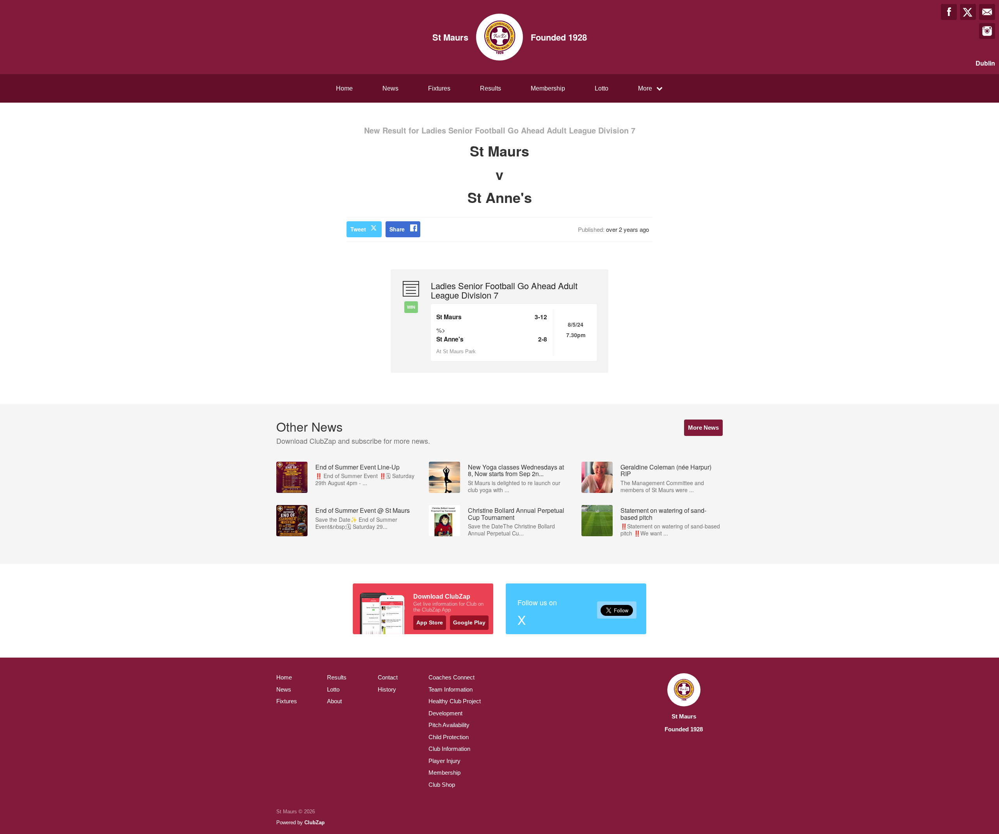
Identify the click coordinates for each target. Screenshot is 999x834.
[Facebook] (949, 12)
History (387, 689)
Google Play (469, 622)
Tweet (358, 229)
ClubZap (314, 822)
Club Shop (441, 784)
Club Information (449, 748)
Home (344, 88)
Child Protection (448, 737)
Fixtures (439, 88)
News (390, 88)
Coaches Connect (451, 677)
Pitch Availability (448, 725)
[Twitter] (968, 12)
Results (490, 88)
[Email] (987, 12)
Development (445, 713)
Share (397, 229)
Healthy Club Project (454, 701)
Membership (548, 88)
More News (703, 427)
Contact (388, 677)
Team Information (450, 689)
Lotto (601, 88)
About (334, 701)
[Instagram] (987, 31)
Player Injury (444, 761)
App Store (429, 622)
